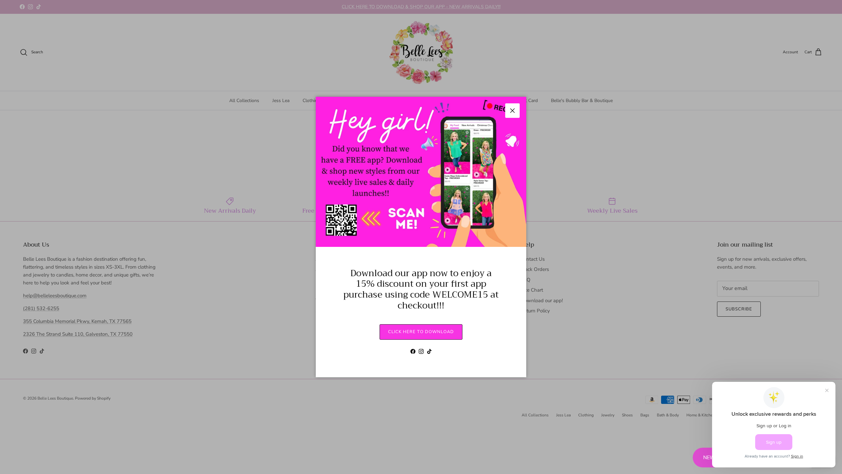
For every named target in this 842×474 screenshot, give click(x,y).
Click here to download (421, 332)
